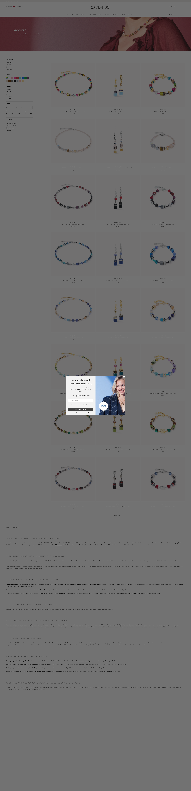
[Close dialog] (124, 377)
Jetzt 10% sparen (81, 409)
